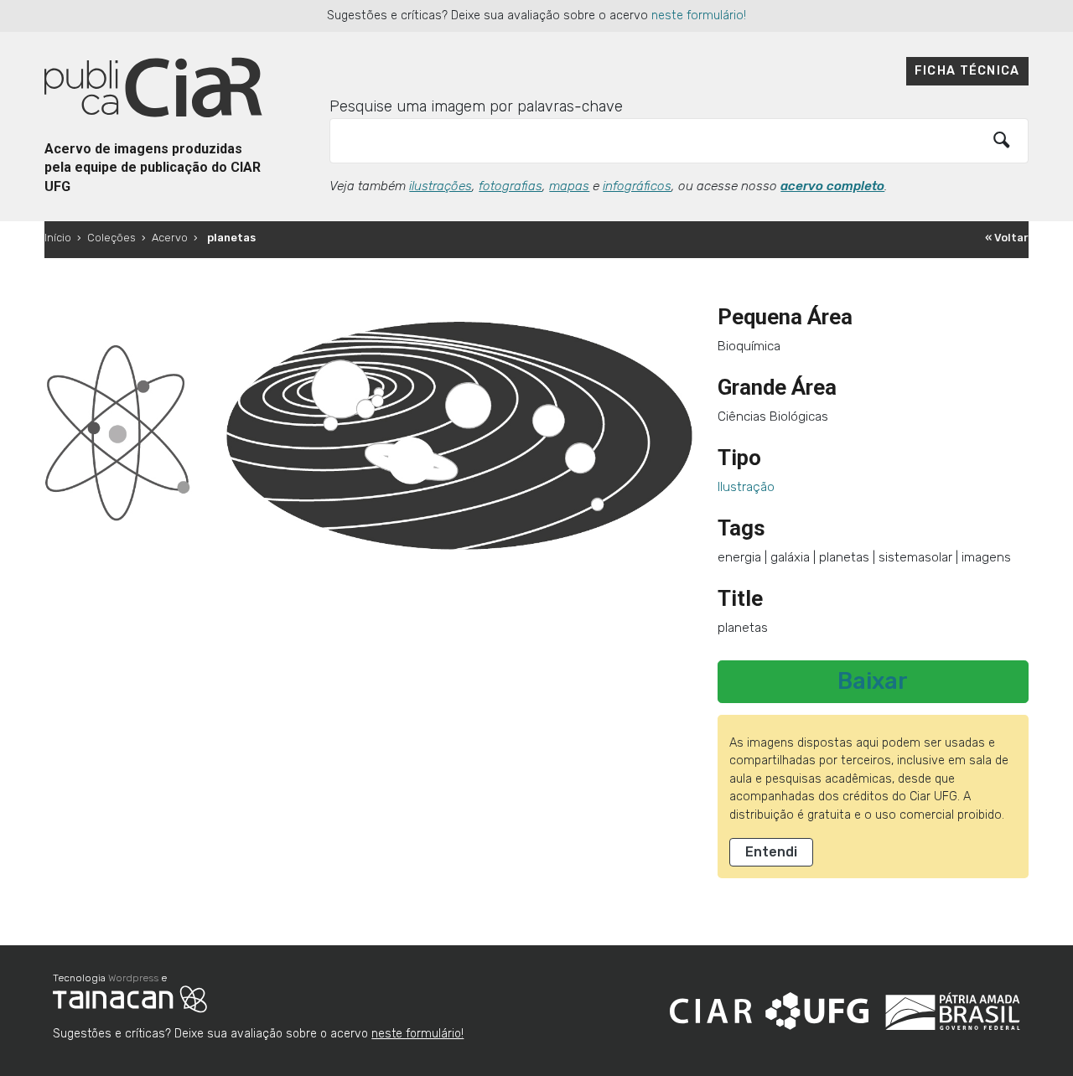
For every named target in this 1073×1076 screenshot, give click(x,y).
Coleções (111, 237)
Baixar (872, 681)
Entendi (771, 852)
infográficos (637, 186)
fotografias (510, 186)
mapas (569, 186)
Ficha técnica (967, 71)
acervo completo (832, 186)
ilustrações (440, 186)
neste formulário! (698, 15)
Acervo (170, 237)
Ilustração (746, 486)
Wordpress (133, 978)
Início (57, 237)
